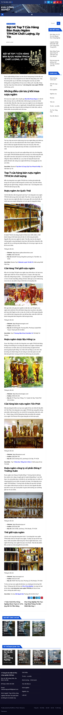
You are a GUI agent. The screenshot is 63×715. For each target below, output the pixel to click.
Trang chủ (36, 707)
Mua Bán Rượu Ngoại (31, 99)
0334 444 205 (10, 684)
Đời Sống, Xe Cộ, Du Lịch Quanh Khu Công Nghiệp (55, 36)
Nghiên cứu (53, 93)
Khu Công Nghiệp (28, 586)
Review (52, 98)
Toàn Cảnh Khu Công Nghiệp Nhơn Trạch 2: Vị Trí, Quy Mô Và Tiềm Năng (13, 604)
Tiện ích (52, 102)
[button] (60, 14)
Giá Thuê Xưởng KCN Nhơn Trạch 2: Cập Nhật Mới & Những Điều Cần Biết (8, 623)
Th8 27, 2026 (8, 662)
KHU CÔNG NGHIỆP (7, 8)
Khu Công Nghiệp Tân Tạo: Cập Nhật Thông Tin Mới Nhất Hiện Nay (33, 604)
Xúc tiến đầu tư (54, 116)
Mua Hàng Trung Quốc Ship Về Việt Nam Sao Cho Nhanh (38, 654)
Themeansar (4, 711)
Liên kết (47, 707)
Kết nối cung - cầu (11, 23)
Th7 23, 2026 (54, 662)
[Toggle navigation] (31, 14)
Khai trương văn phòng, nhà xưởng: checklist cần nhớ (53, 653)
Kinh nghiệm (53, 89)
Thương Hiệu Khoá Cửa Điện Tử (23, 333)
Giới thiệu (25, 672)
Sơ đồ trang (58, 707)
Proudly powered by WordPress (8, 707)
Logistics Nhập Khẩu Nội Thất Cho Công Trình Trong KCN (23, 653)
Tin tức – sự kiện (54, 106)
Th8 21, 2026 (38, 662)
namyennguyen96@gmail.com (9, 689)
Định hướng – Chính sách (29, 680)
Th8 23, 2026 (23, 662)
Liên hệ (24, 695)
